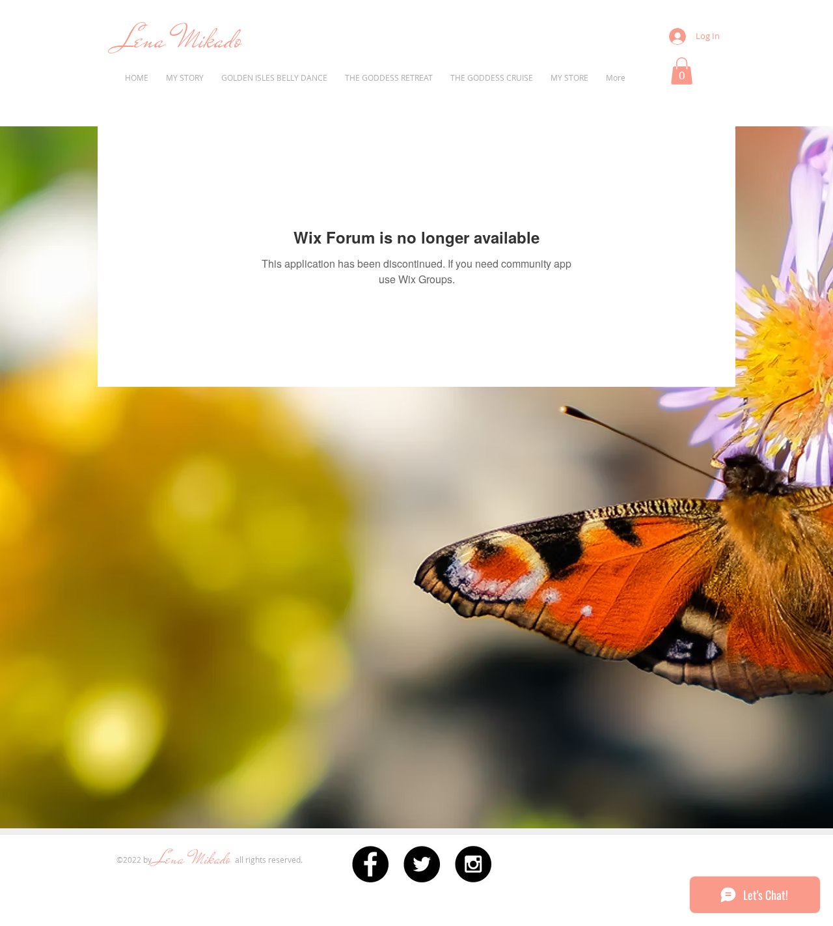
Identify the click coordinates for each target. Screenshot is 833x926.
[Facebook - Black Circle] (370, 864)
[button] (681, 71)
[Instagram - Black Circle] (473, 864)
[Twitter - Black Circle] (421, 864)
